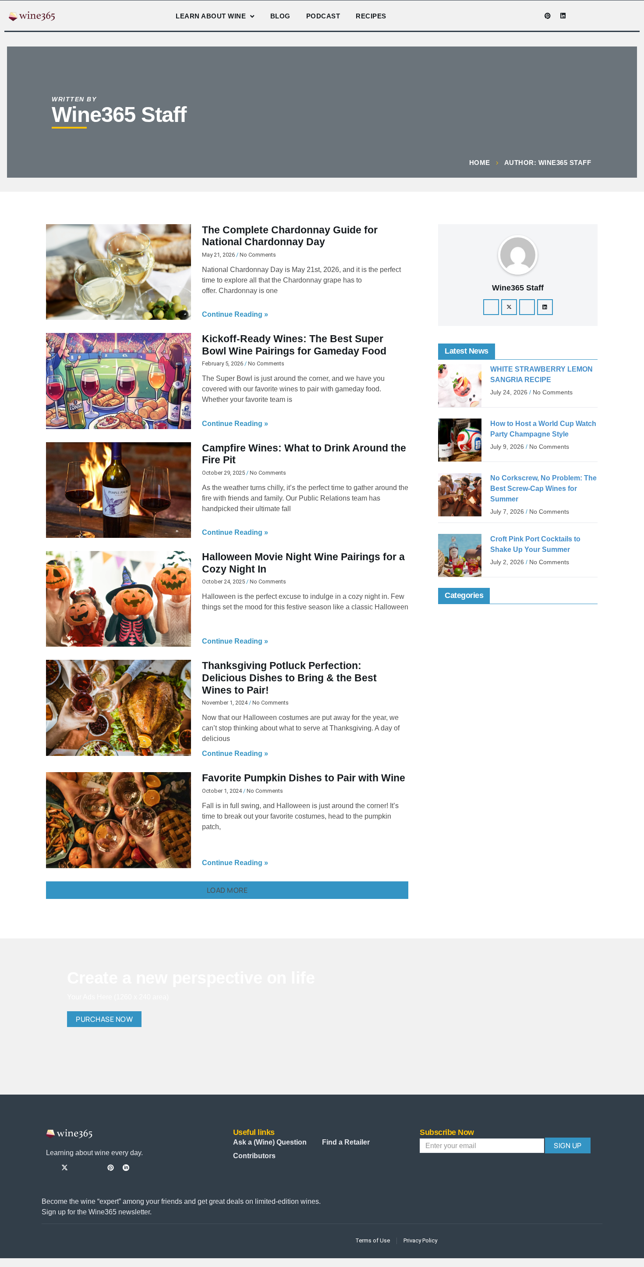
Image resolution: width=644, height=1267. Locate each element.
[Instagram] (517, 16)
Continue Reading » (235, 314)
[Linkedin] (563, 16)
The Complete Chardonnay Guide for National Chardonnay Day (290, 236)
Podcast (323, 16)
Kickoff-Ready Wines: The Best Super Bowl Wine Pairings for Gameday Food (294, 345)
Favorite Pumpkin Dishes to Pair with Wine (303, 778)
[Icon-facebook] (501, 16)
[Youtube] (532, 16)
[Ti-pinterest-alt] (110, 1167)
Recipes (371, 16)
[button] (227, 890)
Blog (280, 16)
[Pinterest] (547, 16)
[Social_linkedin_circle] (126, 1167)
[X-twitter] (509, 307)
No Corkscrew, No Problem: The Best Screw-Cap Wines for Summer (543, 488)
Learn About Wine (211, 16)
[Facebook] (491, 307)
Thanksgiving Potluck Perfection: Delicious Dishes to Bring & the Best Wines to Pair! (289, 677)
